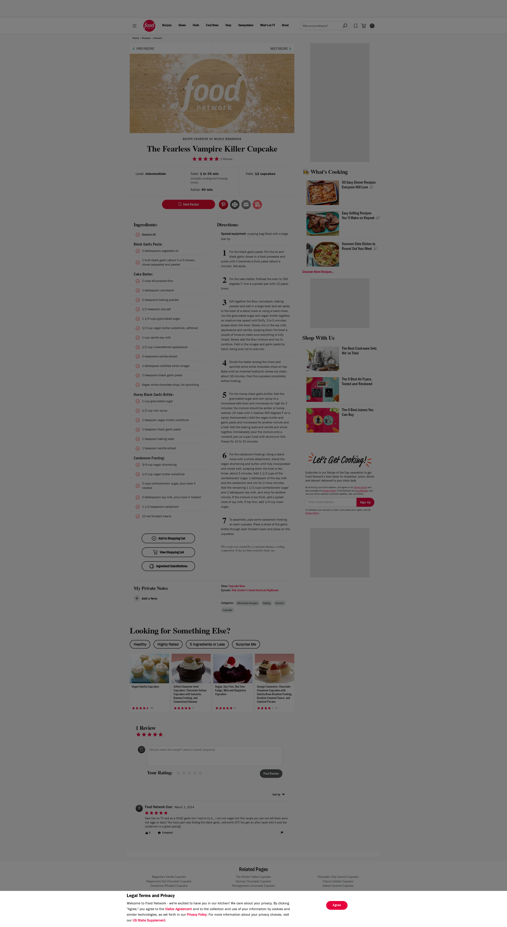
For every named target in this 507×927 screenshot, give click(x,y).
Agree (337, 905)
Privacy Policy (197, 915)
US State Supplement (149, 921)
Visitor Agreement (178, 909)
